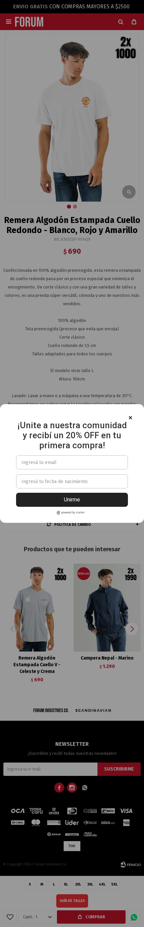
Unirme (72, 499)
